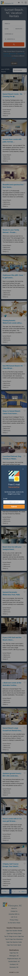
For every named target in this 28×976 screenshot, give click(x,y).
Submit (14, 507)
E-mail (5, 498)
